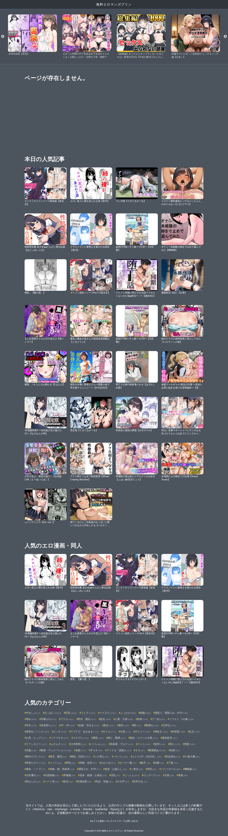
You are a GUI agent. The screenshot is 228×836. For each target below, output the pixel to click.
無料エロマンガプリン (114, 4)
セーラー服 (128, 762)
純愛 (159, 762)
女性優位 (33, 775)
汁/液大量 (192, 756)
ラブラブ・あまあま (85, 731)
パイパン (120, 756)
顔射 (175, 750)
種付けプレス (36, 756)
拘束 (142, 719)
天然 (169, 775)
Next (225, 36)
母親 (183, 775)
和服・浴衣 (88, 762)
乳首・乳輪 (104, 781)
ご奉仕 (137, 769)
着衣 (123, 725)
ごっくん (132, 775)
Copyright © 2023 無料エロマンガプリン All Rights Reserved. (114, 831)
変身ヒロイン (36, 762)
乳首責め (173, 756)
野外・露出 (87, 719)
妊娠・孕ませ (89, 725)
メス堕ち (102, 756)
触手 (145, 762)
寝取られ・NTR (89, 769)
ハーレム (98, 744)
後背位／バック (37, 731)
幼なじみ (33, 781)
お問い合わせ (131, 821)
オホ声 (123, 781)
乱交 (194, 731)
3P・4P (68, 725)
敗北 (68, 781)
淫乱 (115, 775)
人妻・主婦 (124, 719)
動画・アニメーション (56, 750)
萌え (174, 744)
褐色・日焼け (80, 756)
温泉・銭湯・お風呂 (93, 775)
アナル (67, 719)
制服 (145, 712)
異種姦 (69, 775)
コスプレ (81, 737)
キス (140, 750)
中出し (33, 712)
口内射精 (78, 744)
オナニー (143, 731)
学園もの (48, 719)
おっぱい (52, 712)
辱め (31, 719)
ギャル (109, 731)
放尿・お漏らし (116, 769)
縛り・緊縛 (117, 737)
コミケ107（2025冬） (147, 756)
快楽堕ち (48, 725)
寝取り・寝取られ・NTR (171, 712)
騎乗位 (152, 725)
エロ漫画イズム (102, 821)
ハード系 (52, 781)
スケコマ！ (117, 821)
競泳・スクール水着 (144, 737)
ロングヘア (151, 775)
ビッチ (59, 731)
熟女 (109, 725)
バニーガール (170, 769)
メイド (56, 762)
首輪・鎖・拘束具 (62, 769)
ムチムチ (58, 744)
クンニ (144, 744)
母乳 (152, 769)
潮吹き (161, 731)
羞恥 (98, 737)
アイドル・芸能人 (119, 750)
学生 (31, 725)
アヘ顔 (158, 719)
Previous (2, 36)
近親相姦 (52, 775)
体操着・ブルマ (121, 744)
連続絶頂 (170, 737)
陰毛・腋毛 (58, 756)
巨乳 (71, 712)
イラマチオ (60, 737)
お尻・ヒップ (36, 737)
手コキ (96, 750)
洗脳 (31, 750)
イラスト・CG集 (181, 719)
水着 (125, 731)
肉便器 (178, 731)
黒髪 (189, 744)
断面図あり (157, 750)
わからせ (108, 762)
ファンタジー (36, 744)
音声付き (140, 781)
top (91, 821)
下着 (173, 762)
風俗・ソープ (36, 769)
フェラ (88, 712)
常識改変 (84, 781)
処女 (105, 719)
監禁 (160, 744)
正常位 (169, 725)
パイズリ (107, 712)
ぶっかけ (128, 712)
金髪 (81, 750)
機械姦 (191, 769)
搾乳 (71, 762)
